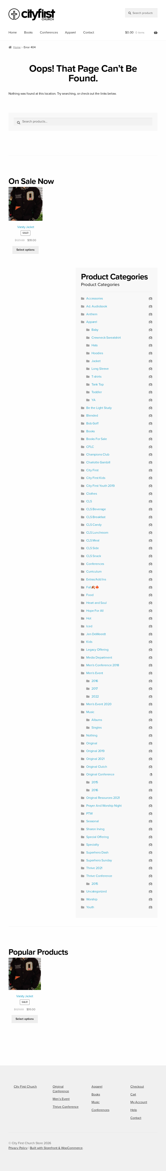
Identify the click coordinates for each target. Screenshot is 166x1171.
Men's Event (94, 673)
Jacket (96, 361)
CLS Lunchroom (97, 533)
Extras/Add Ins (96, 579)
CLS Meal (92, 540)
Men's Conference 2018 (102, 665)
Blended (92, 416)
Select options (25, 249)
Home (13, 32)
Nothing (91, 735)
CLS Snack (93, 556)
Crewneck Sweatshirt (106, 338)
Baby (95, 330)
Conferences (49, 32)
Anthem (91, 314)
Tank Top (98, 384)
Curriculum (93, 572)
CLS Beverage (96, 509)
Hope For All (95, 611)
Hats (95, 345)
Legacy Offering (97, 650)
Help (133, 1110)
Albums (97, 720)
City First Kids (95, 478)
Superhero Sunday (99, 860)
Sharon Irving (95, 829)
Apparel (70, 32)
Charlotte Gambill (98, 462)
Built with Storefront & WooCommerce (56, 1148)
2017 (95, 689)
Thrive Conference (99, 876)
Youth (90, 907)
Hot (88, 618)
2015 (95, 782)
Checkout (137, 1087)
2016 (95, 681)
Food (89, 595)
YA (94, 400)
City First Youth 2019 (100, 486)
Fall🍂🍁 (92, 587)
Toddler (97, 392)
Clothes (91, 494)
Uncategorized (96, 891)
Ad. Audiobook (96, 306)
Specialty (92, 845)
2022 (95, 696)
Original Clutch (96, 767)
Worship (91, 899)
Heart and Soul (96, 603)
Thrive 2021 (94, 868)
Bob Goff (92, 423)
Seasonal (92, 821)
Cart (133, 1094)
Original (91, 743)
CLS (89, 501)
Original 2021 (95, 759)
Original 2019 (95, 751)
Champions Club (97, 454)
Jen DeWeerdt (96, 634)
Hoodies (97, 353)
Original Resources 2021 (103, 798)
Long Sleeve (100, 369)
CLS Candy (94, 525)
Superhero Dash (97, 852)
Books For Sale (96, 439)
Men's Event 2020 (98, 704)
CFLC (90, 447)
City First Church (25, 1087)
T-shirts (96, 377)
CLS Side (92, 548)
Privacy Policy (18, 1148)
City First (92, 470)
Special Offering (97, 837)
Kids (89, 642)
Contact (88, 32)
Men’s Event (61, 1099)
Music (90, 712)
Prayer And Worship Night (104, 806)
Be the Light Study (99, 408)
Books (28, 32)
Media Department (99, 658)
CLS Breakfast (95, 517)
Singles (97, 728)
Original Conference (100, 774)
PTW (89, 814)
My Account (138, 1102)
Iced (89, 626)
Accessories (94, 298)
